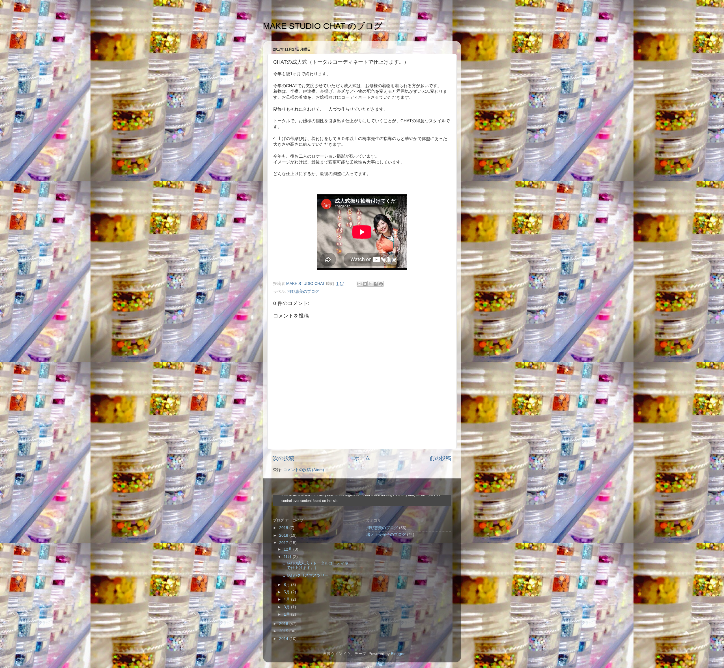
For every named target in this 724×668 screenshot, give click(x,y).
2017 (284, 543)
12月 (288, 549)
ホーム (362, 458)
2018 (284, 535)
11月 (288, 557)
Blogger (397, 654)
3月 (287, 607)
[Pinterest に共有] (381, 284)
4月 (287, 599)
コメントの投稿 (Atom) (303, 470)
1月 (287, 614)
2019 (284, 528)
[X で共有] (370, 284)
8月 (287, 585)
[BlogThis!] (365, 284)
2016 (284, 624)
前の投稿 (440, 458)
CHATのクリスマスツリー (306, 575)
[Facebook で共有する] (375, 284)
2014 (284, 639)
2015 (284, 631)
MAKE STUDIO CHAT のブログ (323, 26)
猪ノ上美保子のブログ (386, 534)
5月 (287, 592)
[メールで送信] (359, 284)
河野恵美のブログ (303, 291)
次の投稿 (283, 458)
